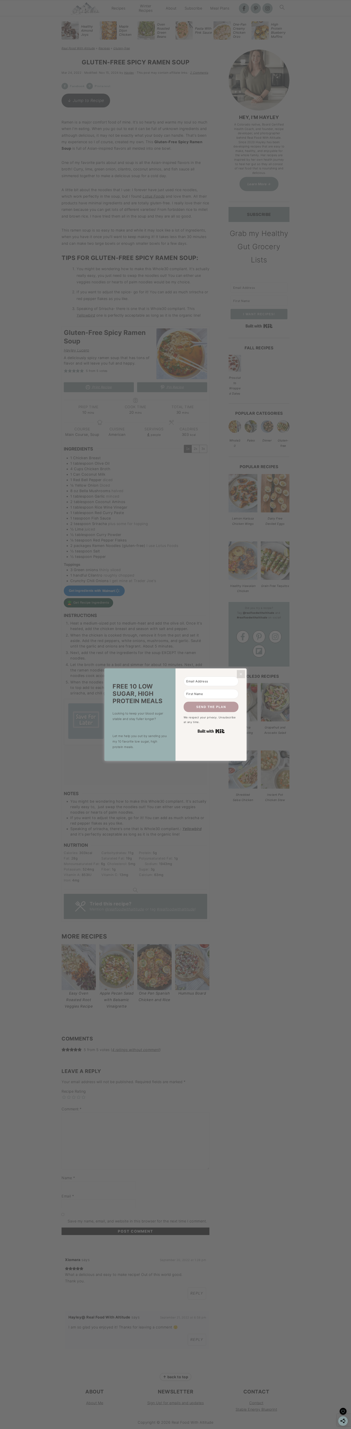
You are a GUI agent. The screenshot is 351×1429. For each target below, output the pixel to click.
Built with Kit (211, 731)
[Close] (241, 674)
